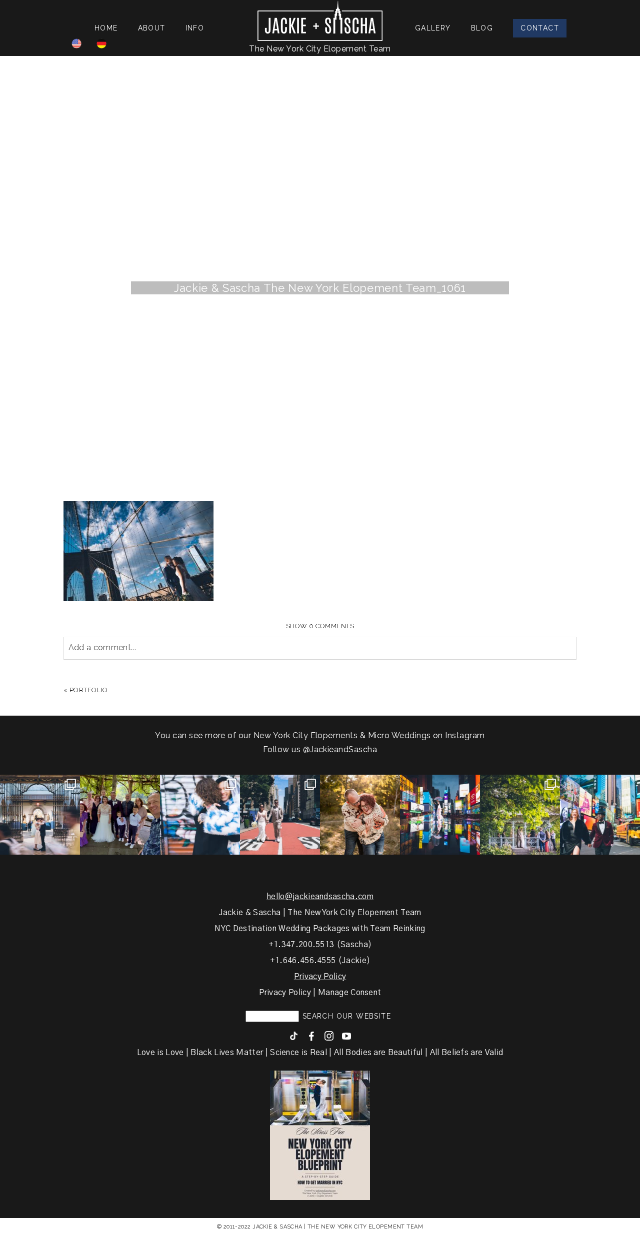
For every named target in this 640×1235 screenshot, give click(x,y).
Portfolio (89, 690)
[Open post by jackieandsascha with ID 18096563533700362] (360, 815)
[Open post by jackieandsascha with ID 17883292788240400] (520, 815)
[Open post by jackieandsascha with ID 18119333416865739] (280, 815)
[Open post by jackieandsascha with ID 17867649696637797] (120, 815)
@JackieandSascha (340, 749)
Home (106, 28)
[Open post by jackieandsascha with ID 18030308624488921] (440, 815)
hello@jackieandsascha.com (320, 897)
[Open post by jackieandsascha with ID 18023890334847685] (200, 815)
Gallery (433, 28)
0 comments (320, 626)
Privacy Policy (320, 977)
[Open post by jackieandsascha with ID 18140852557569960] (40, 815)
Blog (482, 28)
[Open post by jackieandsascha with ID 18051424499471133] (600, 815)
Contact (539, 28)
